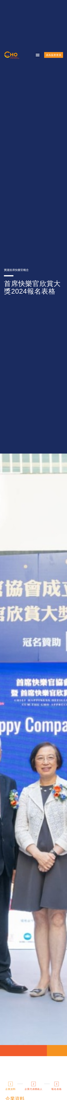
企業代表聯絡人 (33, 1089)
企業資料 (10, 1089)
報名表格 (56, 1089)
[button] (38, 55)
